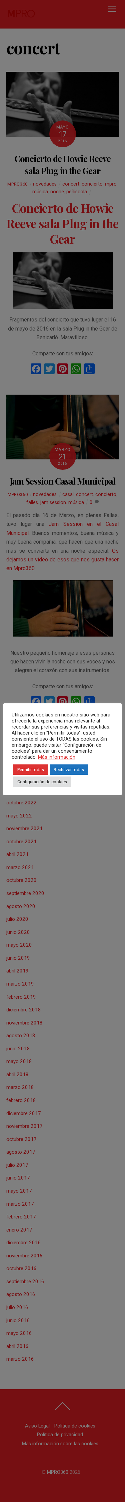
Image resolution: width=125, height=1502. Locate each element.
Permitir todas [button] (30, 769)
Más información (56, 757)
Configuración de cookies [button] (42, 781)
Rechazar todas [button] (69, 769)
